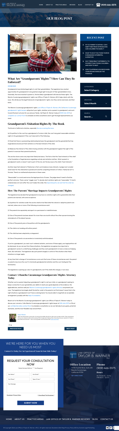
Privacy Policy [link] (69, 428)
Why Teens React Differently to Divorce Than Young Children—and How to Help (97, 63)
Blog (80, 5)
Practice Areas (61, 5)
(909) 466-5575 (108, 4)
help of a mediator (34, 295)
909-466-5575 (64, 303)
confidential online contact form (20, 306)
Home (41, 5)
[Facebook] (9, 325)
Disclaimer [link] (55, 428)
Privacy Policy (17, 395)
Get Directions (77, 375)
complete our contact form (16, 115)
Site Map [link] (61, 428)
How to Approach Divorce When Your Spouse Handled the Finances (97, 71)
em (107, 427)
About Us (49, 5)
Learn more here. (55, 319)
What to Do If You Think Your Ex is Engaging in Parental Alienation (97, 55)
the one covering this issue (45, 128)
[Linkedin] (11, 325)
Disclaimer (10, 395)
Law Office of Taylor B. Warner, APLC (50, 107)
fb (110, 427)
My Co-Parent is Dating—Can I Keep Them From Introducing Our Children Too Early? (96, 47)
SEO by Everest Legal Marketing (84, 428)
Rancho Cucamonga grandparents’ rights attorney (46, 287)
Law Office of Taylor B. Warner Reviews (68, 419)
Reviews (72, 5)
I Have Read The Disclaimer (46, 395)
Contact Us (89, 5)
